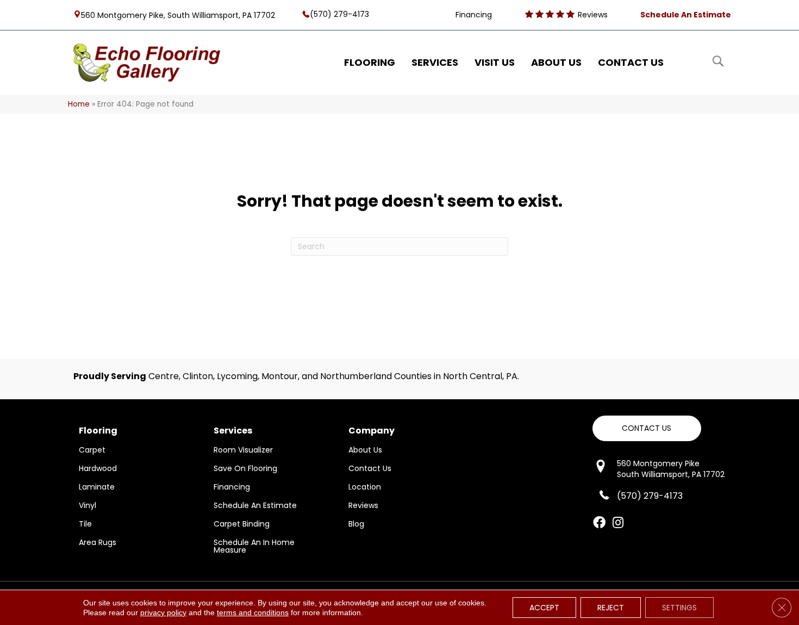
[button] (646, 428)
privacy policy (163, 612)
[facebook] (599, 523)
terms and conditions (253, 612)
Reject (610, 607)
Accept (544, 607)
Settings (679, 607)
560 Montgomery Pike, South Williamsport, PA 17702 (178, 14)
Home (79, 104)
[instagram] (618, 523)
